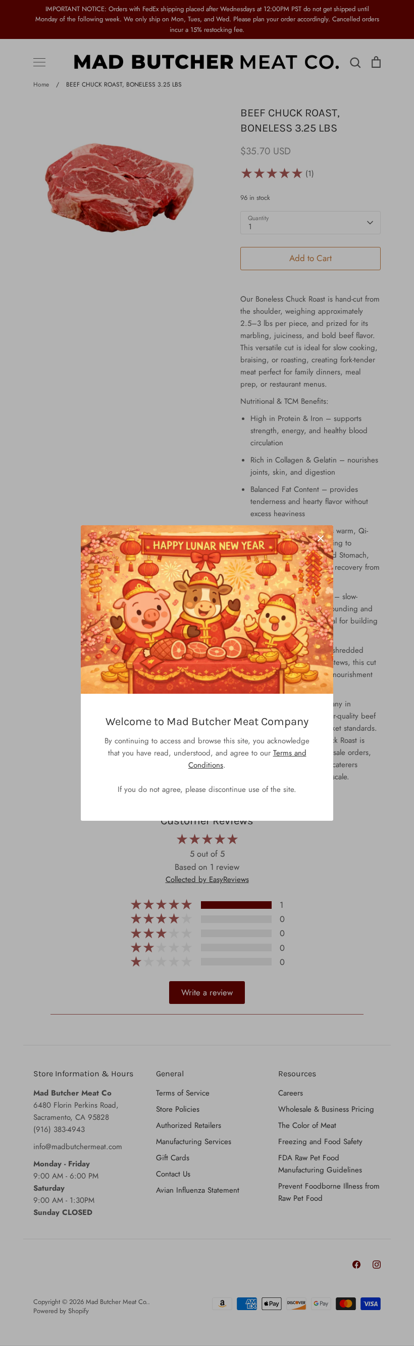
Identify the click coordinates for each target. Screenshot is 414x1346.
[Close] (320, 538)
